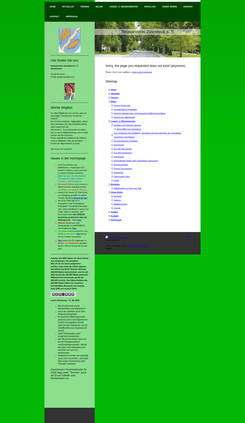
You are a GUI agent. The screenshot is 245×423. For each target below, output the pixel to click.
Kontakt (114, 216)
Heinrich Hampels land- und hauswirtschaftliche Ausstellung (139, 113)
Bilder (113, 101)
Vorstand (117, 196)
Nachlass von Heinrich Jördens (127, 125)
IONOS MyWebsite (138, 246)
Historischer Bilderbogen (124, 117)
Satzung (117, 200)
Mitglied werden (120, 204)
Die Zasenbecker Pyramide (126, 141)
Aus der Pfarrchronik (123, 149)
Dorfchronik (119, 145)
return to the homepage (142, 72)
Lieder (116, 180)
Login (187, 237)
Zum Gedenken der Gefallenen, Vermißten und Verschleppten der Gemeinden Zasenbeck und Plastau (147, 135)
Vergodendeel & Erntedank (125, 109)
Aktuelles (115, 94)
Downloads (118, 172)
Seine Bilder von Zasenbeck (129, 129)
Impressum (116, 220)
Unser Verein (117, 192)
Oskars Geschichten (123, 168)
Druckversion (115, 237)
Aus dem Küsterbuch (123, 153)
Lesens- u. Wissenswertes (123, 121)
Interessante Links (122, 176)
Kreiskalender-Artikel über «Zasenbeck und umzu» (136, 161)
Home (113, 90)
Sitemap (125, 237)
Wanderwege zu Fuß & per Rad (127, 188)
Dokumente (119, 157)
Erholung (115, 184)
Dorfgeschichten (121, 165)
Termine (114, 97)
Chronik (117, 208)
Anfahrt (114, 212)
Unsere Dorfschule (122, 105)
